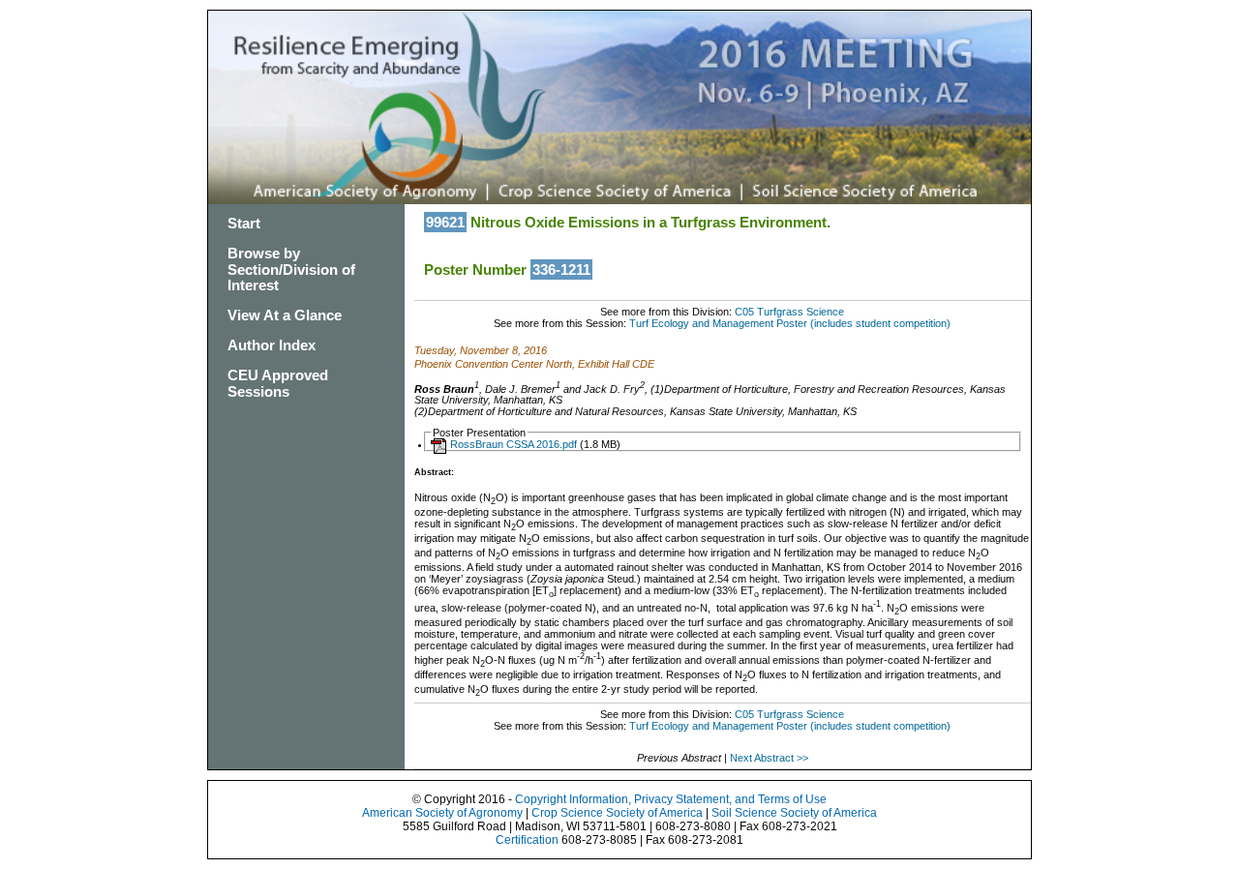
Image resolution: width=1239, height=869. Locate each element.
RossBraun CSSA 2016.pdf (513, 444)
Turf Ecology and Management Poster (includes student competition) (790, 323)
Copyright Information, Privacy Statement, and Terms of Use (671, 799)
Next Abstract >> (769, 758)
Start (243, 223)
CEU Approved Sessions (277, 383)
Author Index (271, 345)
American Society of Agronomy (442, 813)
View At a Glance (284, 315)
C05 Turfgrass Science (789, 311)
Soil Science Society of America (794, 813)
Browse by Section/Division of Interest (291, 269)
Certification (527, 840)
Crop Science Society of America (617, 813)
